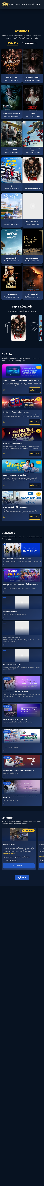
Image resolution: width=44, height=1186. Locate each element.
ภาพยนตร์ (12, 4)
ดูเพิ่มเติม (33, 390)
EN (40, 4)
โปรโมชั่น (18, 4)
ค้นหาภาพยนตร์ (24, 1182)
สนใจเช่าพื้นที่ (17, 866)
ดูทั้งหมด (22, 877)
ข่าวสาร (24, 4)
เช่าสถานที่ (31, 4)
